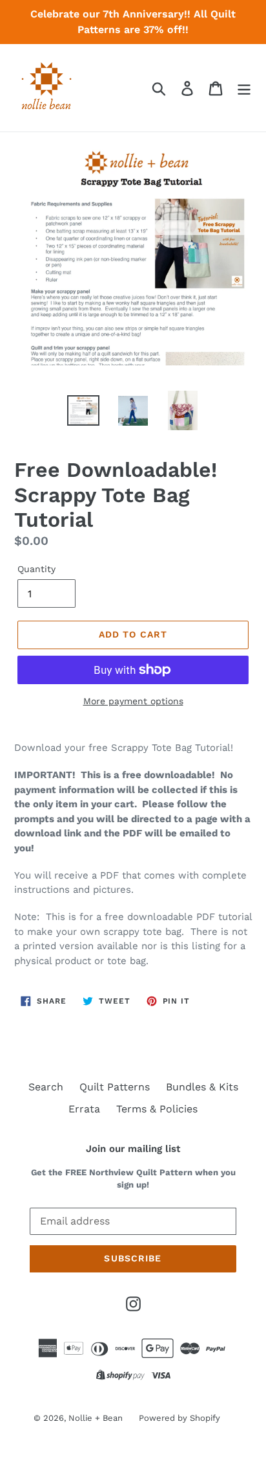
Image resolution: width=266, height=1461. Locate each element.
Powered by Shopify (179, 1418)
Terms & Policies (157, 1109)
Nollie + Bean (95, 1418)
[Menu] (244, 87)
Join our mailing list (133, 1149)
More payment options (133, 701)
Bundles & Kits (202, 1087)
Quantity (36, 569)
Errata (84, 1109)
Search (45, 1087)
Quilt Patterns (114, 1087)
